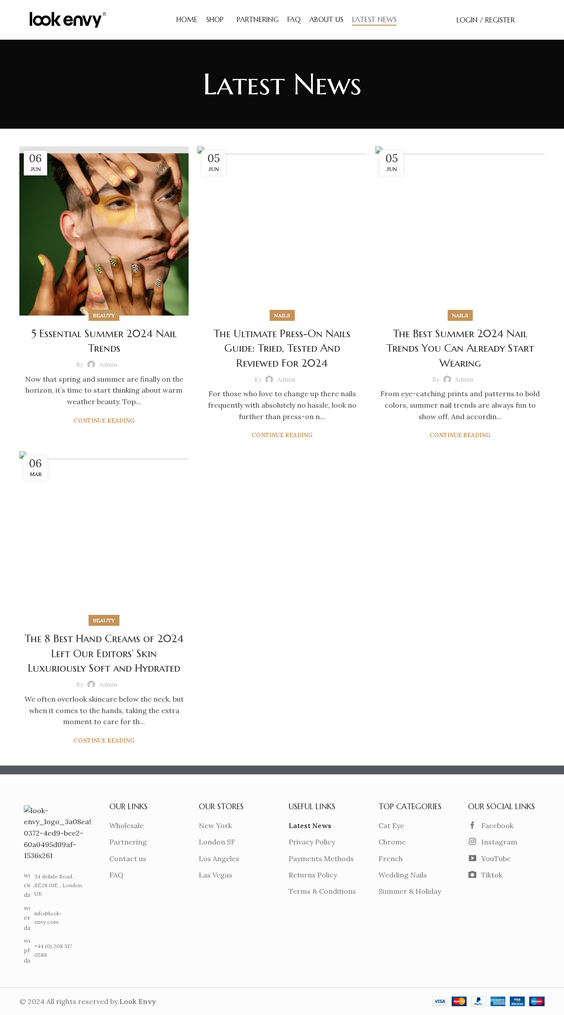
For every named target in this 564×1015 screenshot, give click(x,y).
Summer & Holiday (409, 891)
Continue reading (104, 421)
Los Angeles (219, 858)
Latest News (310, 825)
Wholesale (126, 825)
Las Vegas (215, 874)
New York (215, 825)
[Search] (526, 20)
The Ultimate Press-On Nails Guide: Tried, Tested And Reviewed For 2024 (282, 348)
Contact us (127, 858)
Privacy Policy (312, 841)
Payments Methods (321, 858)
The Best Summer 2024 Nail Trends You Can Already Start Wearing (460, 348)
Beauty (104, 315)
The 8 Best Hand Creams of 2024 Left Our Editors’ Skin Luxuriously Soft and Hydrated (104, 653)
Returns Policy (313, 874)
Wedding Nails (402, 874)
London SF (217, 841)
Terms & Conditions (322, 891)
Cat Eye (391, 825)
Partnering (128, 841)
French (390, 858)
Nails (282, 315)
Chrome (392, 841)
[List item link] (55, 918)
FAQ (116, 874)
